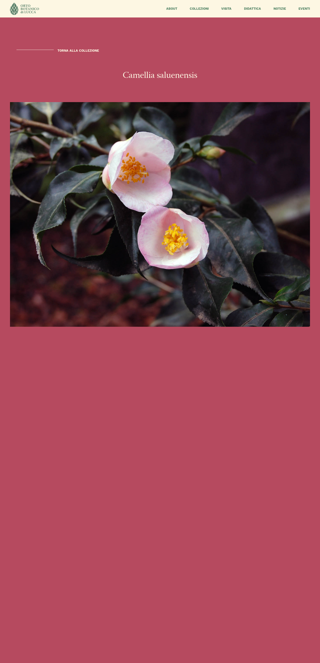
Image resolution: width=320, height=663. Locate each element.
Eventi (304, 8)
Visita (226, 8)
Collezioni (199, 8)
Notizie (280, 8)
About (171, 8)
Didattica (252, 8)
